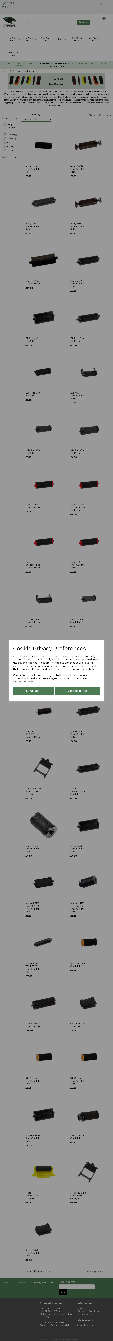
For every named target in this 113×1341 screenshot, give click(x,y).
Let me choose (33, 690)
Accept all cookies (77, 690)
